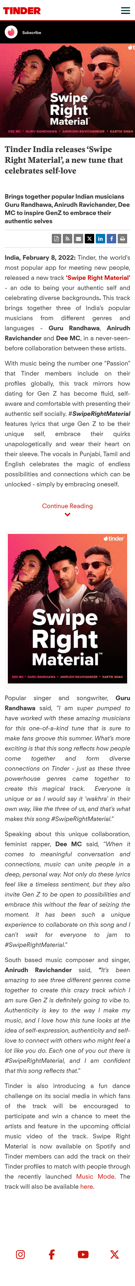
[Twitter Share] (89, 238)
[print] (122, 238)
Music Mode (95, 1176)
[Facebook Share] (111, 238)
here (86, 1186)
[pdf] (56, 238)
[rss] (67, 238)
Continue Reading (67, 506)
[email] (78, 238)
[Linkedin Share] (100, 238)
